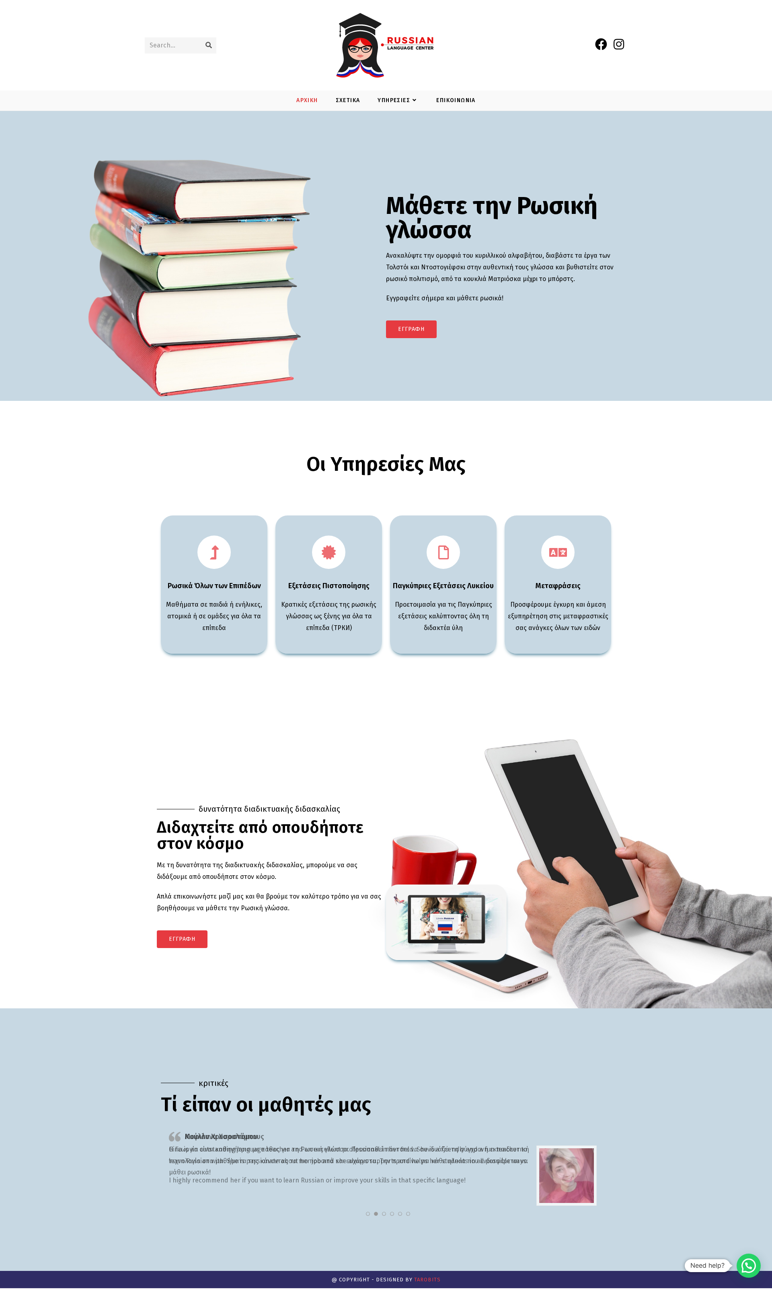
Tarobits (427, 1280)
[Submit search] (208, 45)
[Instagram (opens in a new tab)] (618, 44)
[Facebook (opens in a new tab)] (601, 44)
